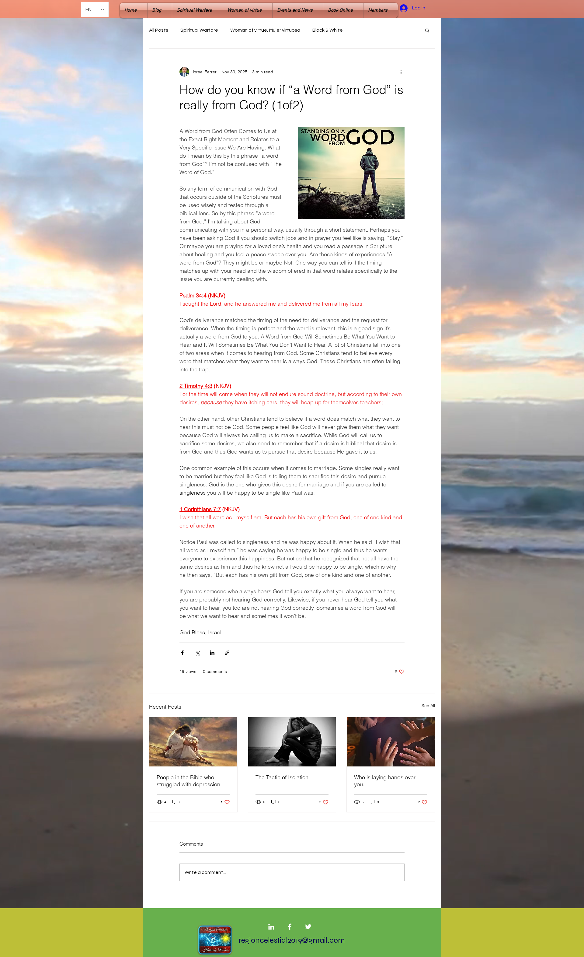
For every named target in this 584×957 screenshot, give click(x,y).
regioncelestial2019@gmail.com (291, 940)
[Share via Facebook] (182, 653)
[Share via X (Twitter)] (197, 653)
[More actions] (401, 71)
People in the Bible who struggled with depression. (189, 781)
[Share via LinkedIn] (212, 653)
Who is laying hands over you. (384, 781)
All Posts (158, 30)
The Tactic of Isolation (281, 777)
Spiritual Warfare (199, 30)
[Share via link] (227, 653)
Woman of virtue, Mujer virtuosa (265, 30)
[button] (427, 30)
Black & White (327, 30)
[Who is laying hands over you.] (391, 741)
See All (428, 705)
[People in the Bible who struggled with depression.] (193, 741)
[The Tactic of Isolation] (292, 741)
